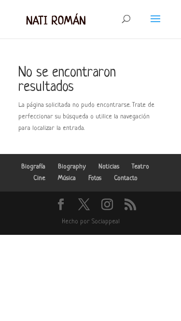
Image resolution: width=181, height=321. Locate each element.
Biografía (33, 166)
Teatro (140, 166)
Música (67, 178)
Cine (39, 178)
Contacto (126, 178)
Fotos (94, 178)
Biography (72, 166)
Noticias (108, 166)
